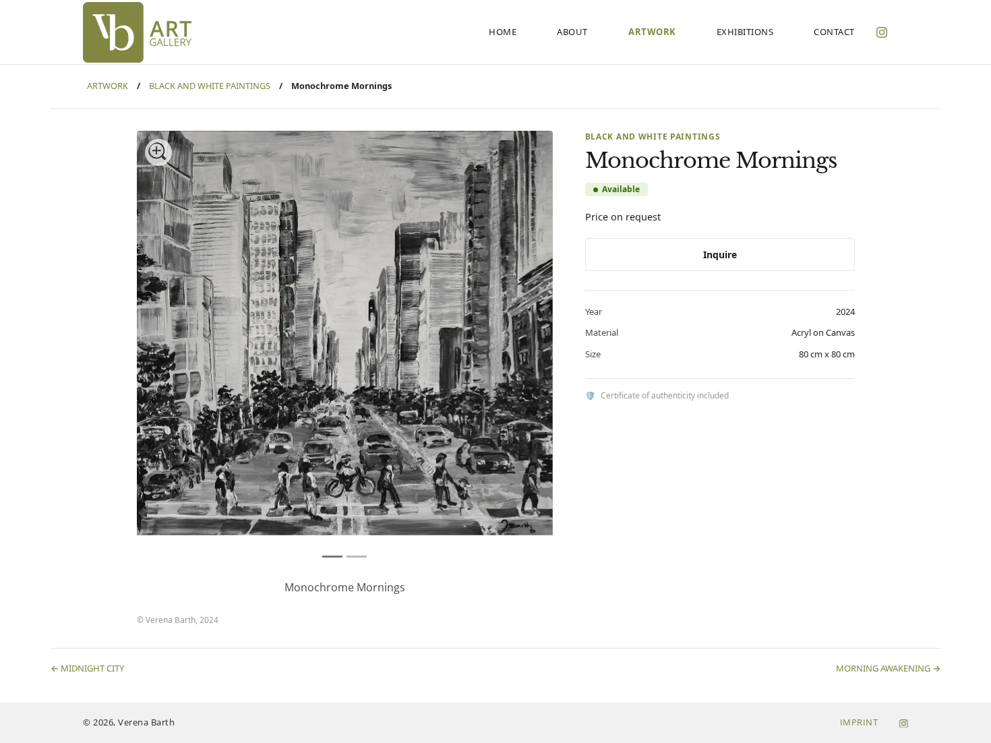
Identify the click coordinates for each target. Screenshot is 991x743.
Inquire (720, 254)
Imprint (859, 722)
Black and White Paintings (209, 86)
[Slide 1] (332, 556)
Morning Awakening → (888, 668)
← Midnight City (87, 668)
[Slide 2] (357, 556)
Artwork (107, 86)
